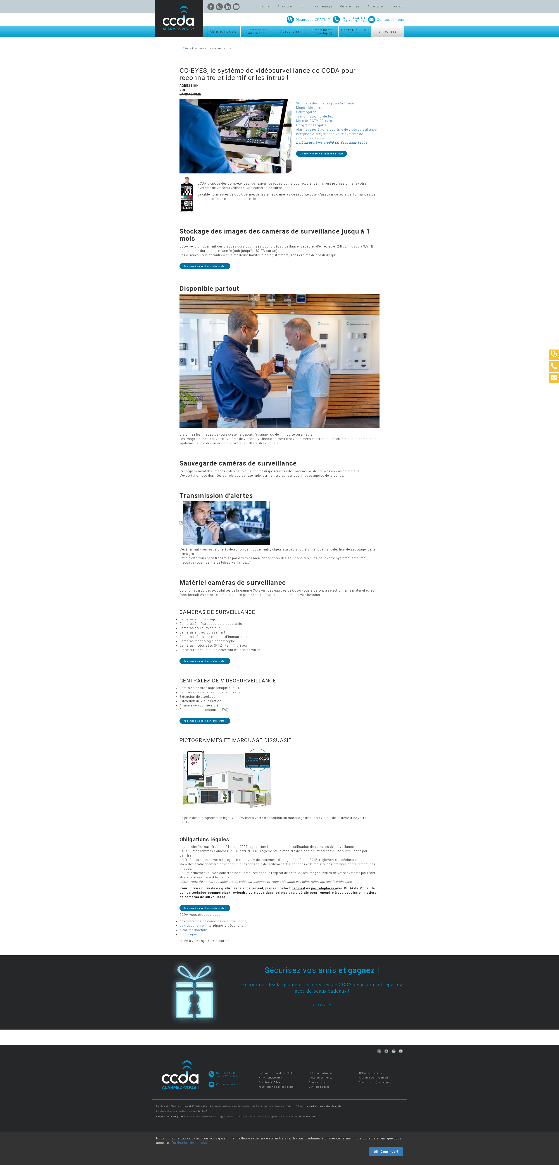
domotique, (188, 934)
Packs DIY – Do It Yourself (355, 31)
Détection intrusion (321, 1073)
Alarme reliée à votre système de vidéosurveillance (336, 129)
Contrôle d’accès (319, 1086)
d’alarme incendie (193, 930)
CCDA (183, 48)
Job (303, 6)
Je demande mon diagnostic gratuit (321, 154)
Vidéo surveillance (320, 1077)
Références (350, 6)
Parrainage (323, 6)
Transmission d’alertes (314, 116)
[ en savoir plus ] (197, 1111)
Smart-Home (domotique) (375, 1082)
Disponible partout (311, 107)
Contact (397, 6)
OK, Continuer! (386, 1151)
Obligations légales (311, 125)
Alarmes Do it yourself (373, 1077)
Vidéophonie (290, 31)
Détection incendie (371, 1073)
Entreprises (387, 31)
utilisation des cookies (191, 1142)
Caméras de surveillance (256, 31)
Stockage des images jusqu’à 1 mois (325, 103)
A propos (285, 6)
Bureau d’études (319, 1082)
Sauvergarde (306, 112)
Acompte (375, 6)
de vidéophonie (191, 925)
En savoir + (322, 1004)
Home (265, 6)
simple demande (307, 1116)
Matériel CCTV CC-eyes (314, 121)
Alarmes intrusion (224, 31)
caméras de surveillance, (227, 921)
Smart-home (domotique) (322, 31)
